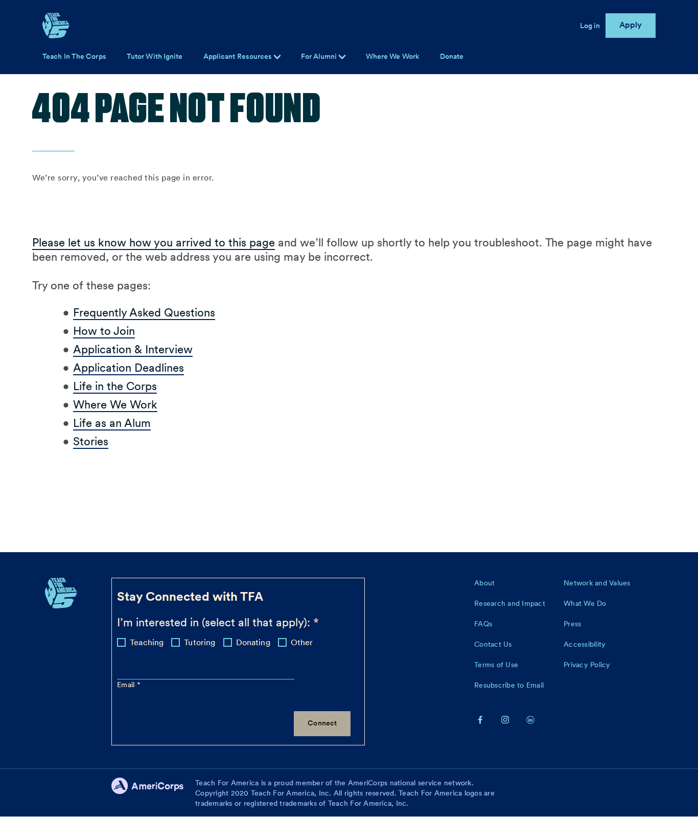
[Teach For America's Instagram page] (505, 719)
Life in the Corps (115, 386)
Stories (90, 441)
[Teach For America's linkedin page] (530, 719)
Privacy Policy (587, 665)
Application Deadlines (128, 367)
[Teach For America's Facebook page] (480, 719)
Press (572, 624)
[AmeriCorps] (153, 793)
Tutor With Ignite (155, 56)
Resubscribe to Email (509, 685)
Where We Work (393, 56)
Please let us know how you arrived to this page (153, 242)
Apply (630, 25)
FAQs (483, 624)
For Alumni (320, 56)
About (484, 583)
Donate (452, 56)
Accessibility (585, 644)
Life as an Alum (112, 422)
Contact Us (493, 644)
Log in (590, 25)
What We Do (585, 603)
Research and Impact (509, 603)
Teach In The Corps (74, 56)
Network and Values (597, 583)
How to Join (104, 330)
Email (127, 684)
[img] (342, 57)
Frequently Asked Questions (144, 312)
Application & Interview (133, 349)
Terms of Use (496, 665)
